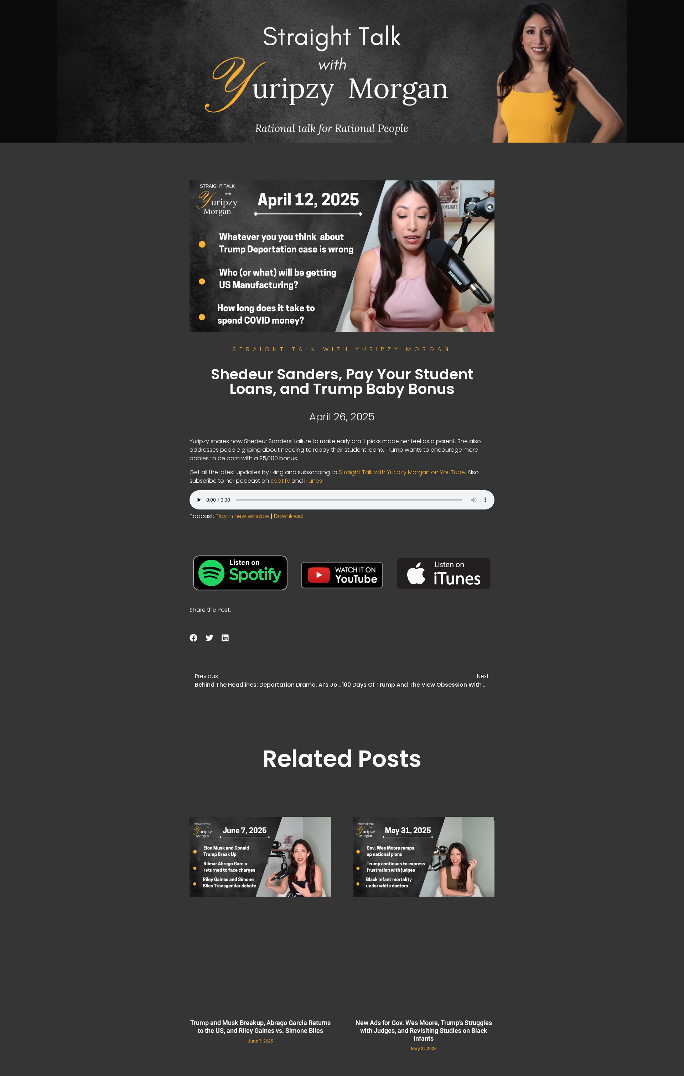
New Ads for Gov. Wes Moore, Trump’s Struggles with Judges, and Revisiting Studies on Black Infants (424, 1030)
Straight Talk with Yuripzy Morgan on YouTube (402, 472)
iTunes (313, 481)
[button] (194, 638)
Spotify (280, 481)
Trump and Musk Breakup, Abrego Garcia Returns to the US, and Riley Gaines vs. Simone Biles (260, 1026)
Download (288, 516)
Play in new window (242, 516)
